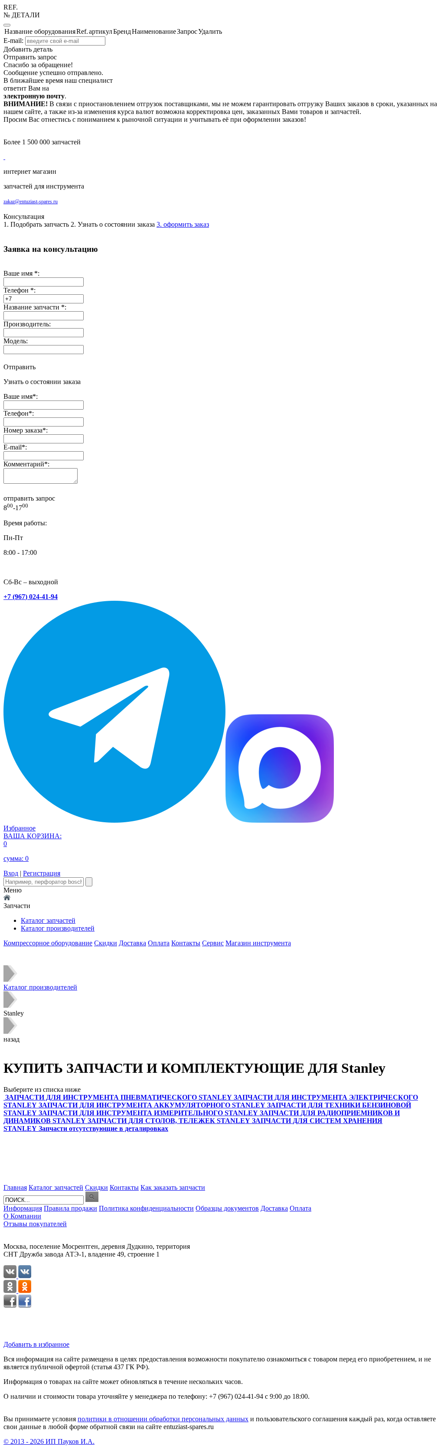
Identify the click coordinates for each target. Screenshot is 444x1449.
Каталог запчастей (48, 920)
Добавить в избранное (36, 1344)
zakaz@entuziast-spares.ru (30, 202)
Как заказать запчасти (172, 1187)
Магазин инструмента (258, 943)
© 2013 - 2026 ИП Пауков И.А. (49, 1441)
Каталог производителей (58, 928)
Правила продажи (70, 1208)
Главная (15, 1187)
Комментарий (23, 464)
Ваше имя (18, 396)
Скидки (105, 943)
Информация (22, 1208)
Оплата (159, 943)
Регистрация (41, 873)
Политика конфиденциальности (146, 1208)
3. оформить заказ (183, 224)
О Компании (22, 1216)
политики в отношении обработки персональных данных (163, 1419)
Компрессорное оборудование (47, 943)
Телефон (16, 413)
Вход (10, 873)
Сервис (213, 943)
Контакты (185, 943)
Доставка (132, 943)
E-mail (12, 447)
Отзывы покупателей (35, 1224)
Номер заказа (22, 430)
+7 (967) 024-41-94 (30, 596)
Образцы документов (227, 1208)
